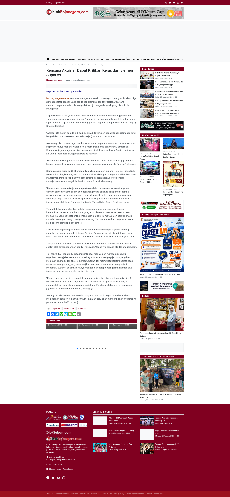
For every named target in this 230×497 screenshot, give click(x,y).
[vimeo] (182, 2)
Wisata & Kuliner (148, 59)
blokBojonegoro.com (54, 80)
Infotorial (169, 59)
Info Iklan (74, 494)
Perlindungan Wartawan (135, 494)
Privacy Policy (119, 494)
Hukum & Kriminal (95, 59)
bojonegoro (69, 308)
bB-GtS (160, 59)
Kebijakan (81, 59)
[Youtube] (58, 477)
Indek (177, 59)
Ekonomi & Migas (68, 59)
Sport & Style (133, 59)
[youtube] (174, 2)
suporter (82, 308)
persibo (57, 308)
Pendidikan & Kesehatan (115, 59)
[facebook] (166, 2)
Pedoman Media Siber (60, 494)
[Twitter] (53, 477)
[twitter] (170, 2)
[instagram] (178, 2)
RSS (49, 494)
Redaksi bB (95, 494)
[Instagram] (63, 477)
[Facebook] (48, 477)
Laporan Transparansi (154, 494)
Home (48, 65)
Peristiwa (55, 59)
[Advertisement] (115, 38)
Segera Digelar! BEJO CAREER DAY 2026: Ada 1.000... (160, 274)
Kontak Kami (84, 494)
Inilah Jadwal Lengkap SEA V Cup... (122, 430)
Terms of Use (107, 494)
